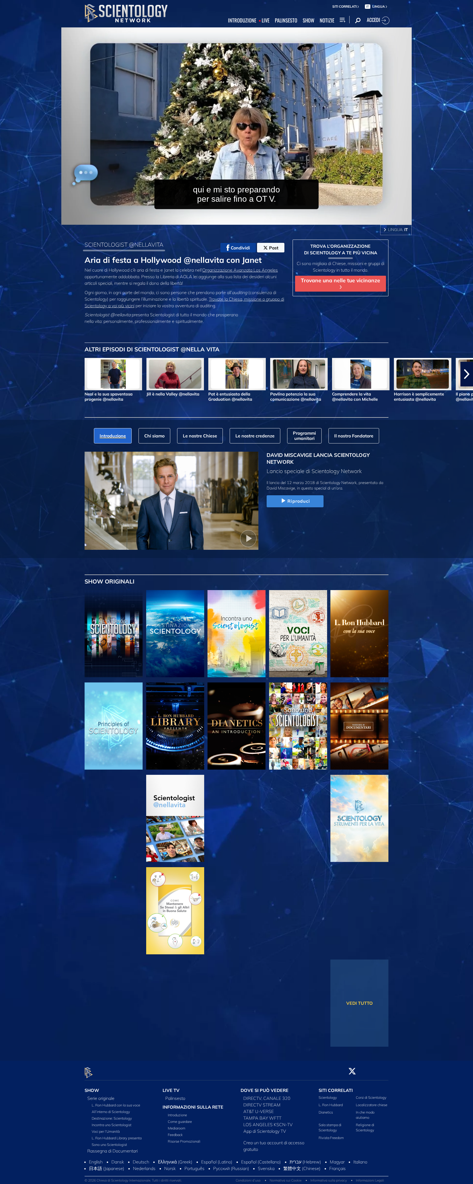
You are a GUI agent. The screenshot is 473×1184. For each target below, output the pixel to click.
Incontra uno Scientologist (111, 1125)
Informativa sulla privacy (328, 1180)
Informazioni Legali (370, 1180)
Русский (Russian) (231, 1168)
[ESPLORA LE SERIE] (114, 633)
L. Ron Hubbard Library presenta (117, 1138)
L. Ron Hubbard (331, 1105)
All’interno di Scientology (111, 1111)
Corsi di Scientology (371, 1097)
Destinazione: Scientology (112, 1118)
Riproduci (298, 501)
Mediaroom (176, 1128)
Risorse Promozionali (184, 1141)
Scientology (328, 1097)
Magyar (337, 1162)
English (96, 1162)
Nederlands (144, 1168)
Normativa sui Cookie (285, 1180)
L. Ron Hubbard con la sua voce (116, 1105)
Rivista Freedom (331, 1137)
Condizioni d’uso (248, 1180)
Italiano (360, 1162)
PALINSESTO (286, 21)
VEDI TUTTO (359, 1003)
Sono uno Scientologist (109, 1144)
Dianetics (326, 1112)
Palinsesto (175, 1098)
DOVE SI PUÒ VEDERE (265, 1090)
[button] (6, 374)
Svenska (266, 1168)
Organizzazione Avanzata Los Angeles (240, 270)
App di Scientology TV (264, 1131)
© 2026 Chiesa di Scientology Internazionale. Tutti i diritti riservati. (133, 1180)
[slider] (247, 219)
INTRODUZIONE (242, 21)
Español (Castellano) (261, 1162)
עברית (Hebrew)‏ (305, 1162)
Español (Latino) (216, 1162)
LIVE (265, 21)
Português (194, 1168)
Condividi (240, 248)
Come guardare (180, 1121)
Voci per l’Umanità (106, 1131)
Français (337, 1168)
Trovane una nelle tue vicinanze (340, 280)
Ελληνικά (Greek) (175, 1162)
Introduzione (177, 1115)
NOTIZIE (327, 21)
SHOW (308, 21)
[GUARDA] (114, 726)
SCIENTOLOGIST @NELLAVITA (124, 244)
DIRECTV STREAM (262, 1105)
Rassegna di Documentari (112, 1151)
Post (273, 248)
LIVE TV (171, 1090)
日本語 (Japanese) (106, 1168)
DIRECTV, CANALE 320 (266, 1098)
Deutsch (141, 1162)
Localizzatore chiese (371, 1105)
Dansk (117, 1162)
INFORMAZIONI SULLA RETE (193, 1107)
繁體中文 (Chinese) (302, 1168)
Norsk (170, 1168)
